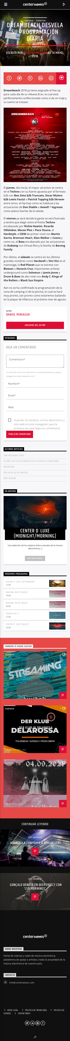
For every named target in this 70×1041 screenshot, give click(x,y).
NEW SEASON (10, 478)
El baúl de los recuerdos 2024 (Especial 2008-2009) (31, 461)
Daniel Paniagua (36, 52)
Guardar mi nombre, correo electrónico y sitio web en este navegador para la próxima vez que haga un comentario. (39, 420)
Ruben (9, 693)
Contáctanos (24, 1013)
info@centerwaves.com (21, 982)
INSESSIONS (9, 466)
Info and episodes (35, 558)
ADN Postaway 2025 (14, 455)
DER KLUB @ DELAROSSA (16, 472)
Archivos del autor (35, 325)
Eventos (41, 20)
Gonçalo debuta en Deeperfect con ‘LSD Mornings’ (36, 887)
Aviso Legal (12, 1010)
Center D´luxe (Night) (17, 624)
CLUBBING (35, 782)
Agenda (28, 20)
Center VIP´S (12, 614)
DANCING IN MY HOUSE (17, 592)
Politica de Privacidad (36, 1010)
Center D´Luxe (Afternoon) (20, 582)
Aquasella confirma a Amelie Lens (36, 843)
